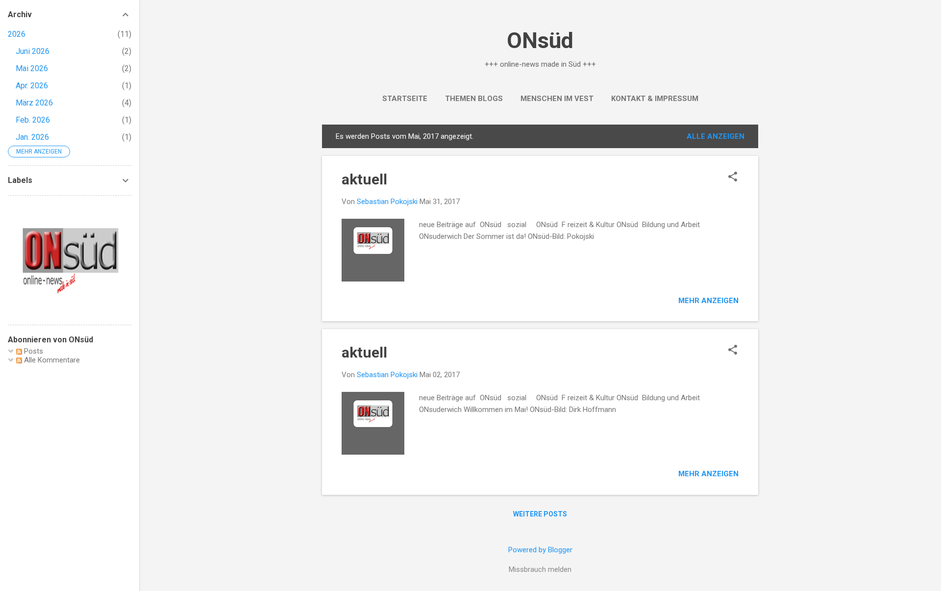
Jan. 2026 (32, 137)
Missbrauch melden (540, 569)
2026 (16, 34)
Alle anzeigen (715, 136)
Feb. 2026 (33, 120)
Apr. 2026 (32, 85)
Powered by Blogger (540, 549)
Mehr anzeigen (708, 300)
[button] (733, 177)
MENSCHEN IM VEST (557, 98)
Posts (32, 351)
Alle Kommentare (51, 360)
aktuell (364, 179)
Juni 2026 (33, 51)
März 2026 (34, 102)
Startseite (404, 98)
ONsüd (540, 40)
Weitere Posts (540, 514)
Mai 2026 (32, 68)
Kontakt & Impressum (654, 98)
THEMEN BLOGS (474, 98)
